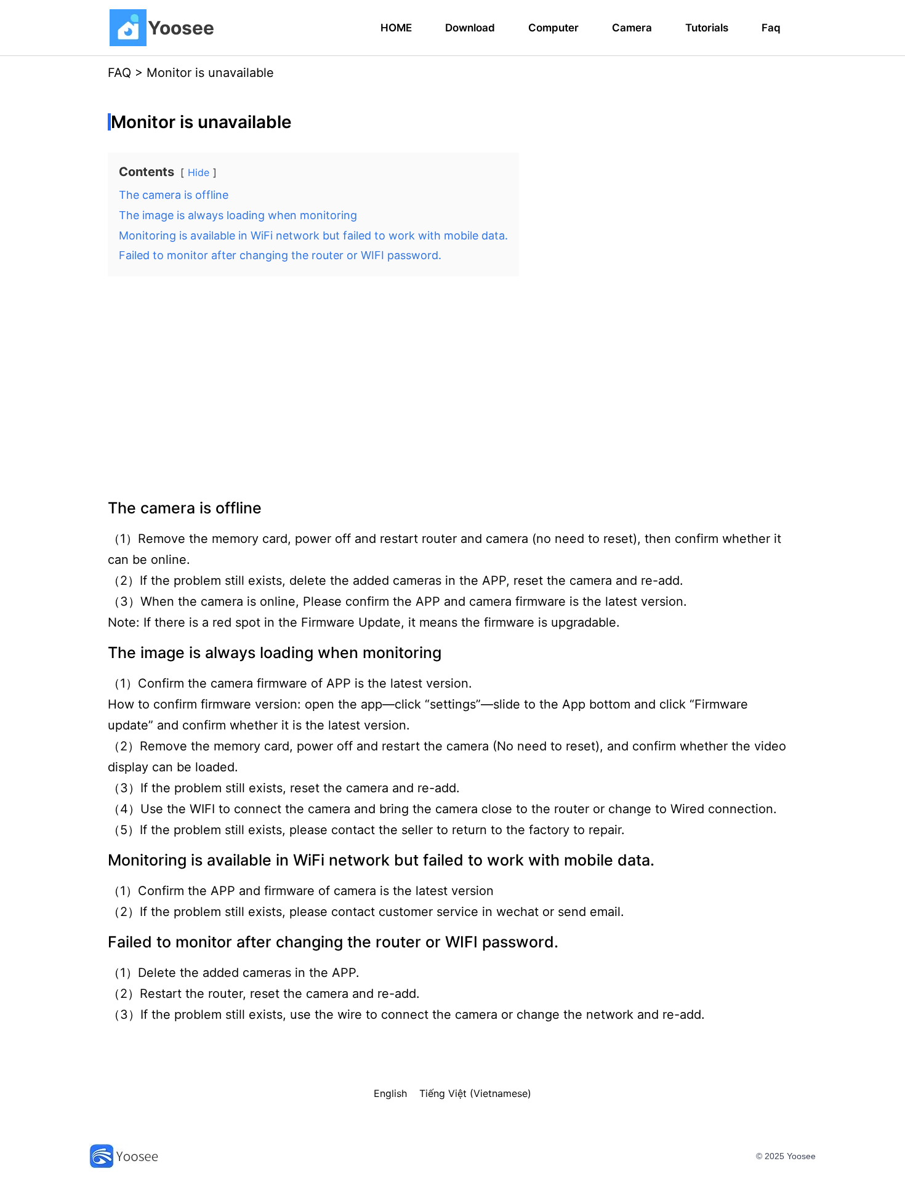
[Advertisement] (452, 382)
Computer (553, 28)
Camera (632, 28)
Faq (771, 28)
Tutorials (706, 28)
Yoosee (181, 28)
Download (470, 28)
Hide (198, 172)
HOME (396, 28)
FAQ (119, 72)
